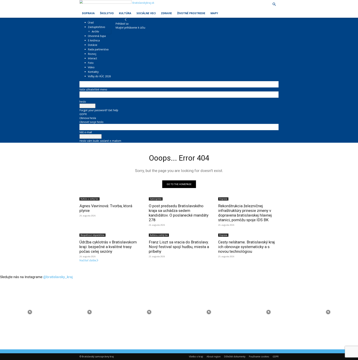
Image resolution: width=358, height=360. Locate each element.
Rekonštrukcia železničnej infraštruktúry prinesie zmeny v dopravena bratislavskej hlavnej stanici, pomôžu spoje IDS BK (245, 213)
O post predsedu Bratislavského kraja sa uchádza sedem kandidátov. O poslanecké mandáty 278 (178, 213)
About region (214, 356)
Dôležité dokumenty (234, 356)
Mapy (214, 13)
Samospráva (155, 199)
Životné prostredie (191, 13)
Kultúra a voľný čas (89, 199)
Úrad (91, 22)
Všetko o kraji (196, 356)
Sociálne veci (146, 13)
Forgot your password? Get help (98, 110)
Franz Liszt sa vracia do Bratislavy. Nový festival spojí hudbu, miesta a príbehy (179, 247)
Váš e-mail (85, 132)
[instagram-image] (30, 312)
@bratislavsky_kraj (58, 277)
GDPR (83, 114)
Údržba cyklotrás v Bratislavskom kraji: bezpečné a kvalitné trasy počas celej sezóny (108, 247)
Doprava (88, 13)
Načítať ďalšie (87, 260)
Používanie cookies (259, 356)
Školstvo (107, 13)
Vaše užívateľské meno (93, 89)
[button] (274, 5)
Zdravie (166, 13)
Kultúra (125, 13)
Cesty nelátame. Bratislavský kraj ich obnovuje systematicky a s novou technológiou (246, 247)
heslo (82, 101)
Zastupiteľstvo (96, 27)
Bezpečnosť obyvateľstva (92, 235)
